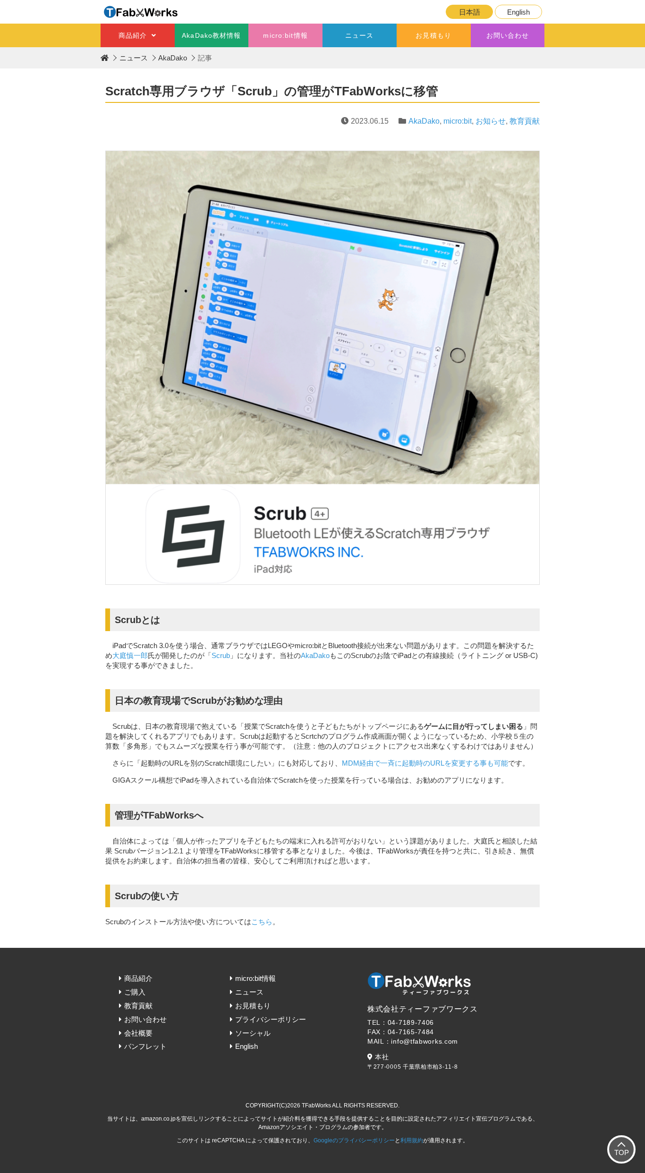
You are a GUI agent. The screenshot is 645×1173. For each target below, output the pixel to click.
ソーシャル (253, 1033)
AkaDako (172, 58)
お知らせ (490, 121)
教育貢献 (524, 121)
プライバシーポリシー (270, 1019)
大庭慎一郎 (130, 655)
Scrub (221, 655)
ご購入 (134, 992)
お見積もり (433, 35)
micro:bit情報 (285, 35)
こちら (261, 922)
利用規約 (411, 1140)
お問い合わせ (507, 35)
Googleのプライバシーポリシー (354, 1140)
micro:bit (457, 121)
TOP (621, 1152)
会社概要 (138, 1033)
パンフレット (145, 1046)
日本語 (469, 12)
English (518, 12)
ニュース (359, 35)
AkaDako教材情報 (211, 35)
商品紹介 (133, 35)
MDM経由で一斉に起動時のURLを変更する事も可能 (425, 763)
